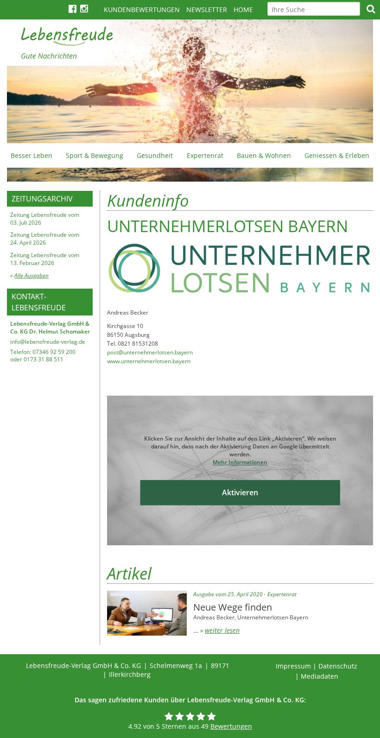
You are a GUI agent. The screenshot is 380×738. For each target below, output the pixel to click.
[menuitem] (31, 155)
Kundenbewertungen (142, 9)
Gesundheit (155, 155)
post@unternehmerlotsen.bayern (150, 352)
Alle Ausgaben (31, 275)
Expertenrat (205, 155)
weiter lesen (222, 630)
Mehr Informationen (240, 462)
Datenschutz (337, 666)
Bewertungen (231, 726)
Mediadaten (319, 676)
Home (243, 9)
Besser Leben (31, 155)
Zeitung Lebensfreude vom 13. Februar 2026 (44, 259)
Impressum (293, 666)
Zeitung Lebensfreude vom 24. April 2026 (44, 238)
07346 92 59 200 (54, 352)
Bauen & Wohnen (264, 155)
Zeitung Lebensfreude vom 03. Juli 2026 (44, 219)
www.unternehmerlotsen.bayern (148, 361)
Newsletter (206, 9)
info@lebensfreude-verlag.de (47, 342)
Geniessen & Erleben (336, 155)
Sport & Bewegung (94, 155)
